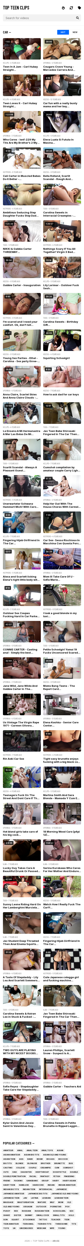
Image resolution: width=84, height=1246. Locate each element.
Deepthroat (42, 1172)
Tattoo (43, 1219)
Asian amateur (11, 1155)
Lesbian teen (61, 1198)
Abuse (56, 1241)
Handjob (24, 1185)
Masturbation (25, 1202)
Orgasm (27, 1207)
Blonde (19, 1163)
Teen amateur (11, 1224)
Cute (6, 1172)
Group (45, 1181)
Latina (34, 1198)
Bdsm (40, 1159)
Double (74, 1172)
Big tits (7, 1163)
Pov (67, 1207)
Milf (52, 1202)
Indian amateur (67, 1185)
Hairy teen (9, 1185)
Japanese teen (11, 1198)
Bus (71, 1163)
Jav (25, 1198)
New (75, 32)
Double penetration (14, 1176)
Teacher (55, 1219)
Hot (63, 32)
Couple (33, 1168)
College (20, 1168)
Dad (15, 1172)
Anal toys (47, 1150)
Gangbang (32, 1181)
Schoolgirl (59, 1211)
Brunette (59, 1163)
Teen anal (28, 1224)
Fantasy (44, 1176)
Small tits (59, 1215)
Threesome (61, 1224)
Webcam (41, 1228)
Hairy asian (69, 1181)
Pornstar (55, 1207)
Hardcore (38, 1185)
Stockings (29, 1219)
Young (61, 1228)
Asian (60, 1150)
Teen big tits (44, 1224)
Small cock (42, 1215)
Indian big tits (11, 1189)
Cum (57, 1168)
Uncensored (26, 1228)
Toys (6, 1228)
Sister (17, 1215)
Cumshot (68, 1168)
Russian (26, 1211)
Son (5, 1219)
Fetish (56, 1176)
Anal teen (32, 1150)
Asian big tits (31, 1155)
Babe (30, 1159)
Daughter (26, 1172)
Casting (7, 1168)
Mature (42, 1202)
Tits (73, 1224)
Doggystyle (59, 1172)
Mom (60, 1202)
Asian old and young (54, 1155)
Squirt (15, 1219)
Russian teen (42, 1211)
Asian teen (9, 1159)
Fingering (69, 1176)
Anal (20, 1150)
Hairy (56, 1181)
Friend (6, 1181)
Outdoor (41, 1207)
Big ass (50, 1159)
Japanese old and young (64, 1194)
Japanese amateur (13, 1194)
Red (16, 1211)
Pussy (6, 1211)
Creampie (45, 1168)
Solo (71, 1215)
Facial (32, 1176)
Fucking (18, 1181)
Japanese (61, 1189)
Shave (6, 1215)
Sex (71, 1211)
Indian (51, 1185)
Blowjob (32, 1163)
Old (69, 1202)
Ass (21, 1159)
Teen (66, 1219)
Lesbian (46, 1198)
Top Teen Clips (16, 7)
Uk (14, 1228)
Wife (52, 1228)
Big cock (63, 1159)
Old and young (11, 1207)
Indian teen (29, 1189)
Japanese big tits (37, 1194)
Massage (8, 1202)
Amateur (8, 1150)
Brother (45, 1163)
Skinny (28, 1215)
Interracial (45, 1189)
